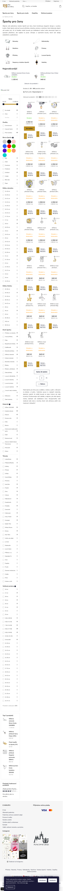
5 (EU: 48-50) (11, 618)
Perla (11, 578)
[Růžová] (14, 141)
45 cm (11, 310)
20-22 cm (11, 241)
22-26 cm (11, 267)
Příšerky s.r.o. (11, 552)
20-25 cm (11, 249)
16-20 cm (11, 281)
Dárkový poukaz (31, 871)
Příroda (11, 470)
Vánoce (11, 495)
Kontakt (5, 825)
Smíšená (11, 172)
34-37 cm (11, 303)
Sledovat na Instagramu (16, 862)
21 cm (11, 256)
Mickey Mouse (11, 527)
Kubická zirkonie (11, 411)
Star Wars (11, 534)
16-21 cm (11, 209)
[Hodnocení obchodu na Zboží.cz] (36, 876)
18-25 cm (11, 227)
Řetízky (11, 365)
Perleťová (11, 169)
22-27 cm (11, 270)
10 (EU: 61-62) (11, 636)
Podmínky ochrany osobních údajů (12, 815)
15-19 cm (11, 191)
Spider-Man (11, 524)
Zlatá (11, 162)
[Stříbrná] (5, 141)
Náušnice (33, 870)
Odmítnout (42, 880)
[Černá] (9, 141)
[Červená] (9, 146)
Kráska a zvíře (11, 581)
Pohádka (11, 506)
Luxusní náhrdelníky (11, 376)
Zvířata (11, 473)
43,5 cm (11, 321)
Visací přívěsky (11, 336)
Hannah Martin (11, 129)
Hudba (11, 574)
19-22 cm (11, 234)
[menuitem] (8, 13)
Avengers (11, 520)
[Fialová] (5, 150)
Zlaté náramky (11, 399)
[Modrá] (5, 146)
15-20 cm (11, 195)
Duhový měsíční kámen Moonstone (11, 443)
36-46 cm (11, 318)
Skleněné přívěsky (11, 351)
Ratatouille (11, 545)
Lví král (11, 542)
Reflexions (11, 396)
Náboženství (11, 499)
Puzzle (11, 567)
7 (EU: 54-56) (11, 625)
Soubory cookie (7, 820)
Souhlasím (52, 880)
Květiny (11, 466)
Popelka (11, 563)
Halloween (11, 513)
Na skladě (11, 110)
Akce (11, 114)
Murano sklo (11, 418)
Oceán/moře (11, 502)
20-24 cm (11, 245)
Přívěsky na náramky (11, 333)
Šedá (11, 183)
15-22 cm (11, 202)
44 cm (11, 314)
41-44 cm (11, 296)
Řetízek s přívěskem (11, 369)
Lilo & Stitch (11, 549)
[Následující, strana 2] (42, 378)
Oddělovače (11, 347)
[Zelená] (14, 146)
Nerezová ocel (11, 438)
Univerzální (11, 639)
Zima (11, 491)
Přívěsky (7, 870)
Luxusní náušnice (11, 387)
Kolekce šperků (41, 870)
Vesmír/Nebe (11, 477)
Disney (11, 531)
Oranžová (11, 165)
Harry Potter (11, 516)
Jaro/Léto (11, 484)
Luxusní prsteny (11, 383)
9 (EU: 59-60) (11, 632)
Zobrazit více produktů (30, 83)
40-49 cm (11, 289)
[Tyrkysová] (5, 155)
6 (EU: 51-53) (11, 621)
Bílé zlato (11, 180)
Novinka (11, 117)
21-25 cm (11, 259)
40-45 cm (11, 292)
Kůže (11, 422)
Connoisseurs (11, 125)
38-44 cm (11, 325)
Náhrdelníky (26, 870)
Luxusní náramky (11, 379)
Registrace (56, 1)
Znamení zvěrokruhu (11, 570)
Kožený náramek (11, 358)
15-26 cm (11, 205)
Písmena (11, 481)
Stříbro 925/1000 (11, 407)
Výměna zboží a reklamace (10, 822)
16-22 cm (11, 213)
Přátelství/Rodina (11, 463)
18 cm (11, 223)
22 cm (11, 263)
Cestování (11, 509)
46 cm (11, 307)
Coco (11, 560)
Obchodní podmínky (14, 1)
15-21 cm (11, 198)
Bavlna (11, 425)
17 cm (11, 220)
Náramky (13, 870)
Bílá (11, 158)
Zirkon (11, 451)
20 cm (11, 238)
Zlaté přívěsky (11, 372)
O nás (4, 1)
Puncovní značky (7, 817)
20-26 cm (11, 252)
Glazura (11, 414)
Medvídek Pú (11, 556)
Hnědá (11, 176)
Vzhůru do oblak (11, 538)
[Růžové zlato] (14, 150)
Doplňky (54, 870)
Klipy (11, 340)
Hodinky (49, 870)
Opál (11, 434)
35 (46, 378)
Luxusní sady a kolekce (11, 391)
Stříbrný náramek (11, 354)
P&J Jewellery (11, 132)
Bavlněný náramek (11, 361)
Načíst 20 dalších (41, 372)
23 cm (11, 274)
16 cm (11, 277)
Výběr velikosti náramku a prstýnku (13, 827)
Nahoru (42, 384)
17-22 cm (11, 216)
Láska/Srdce (11, 459)
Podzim (11, 488)
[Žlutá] (9, 150)
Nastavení (10, 887)
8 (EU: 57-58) (11, 629)
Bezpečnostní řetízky (11, 344)
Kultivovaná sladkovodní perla (11, 430)
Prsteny (19, 870)
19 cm (11, 231)
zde (27, 883)
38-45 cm (11, 300)
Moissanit (11, 447)
